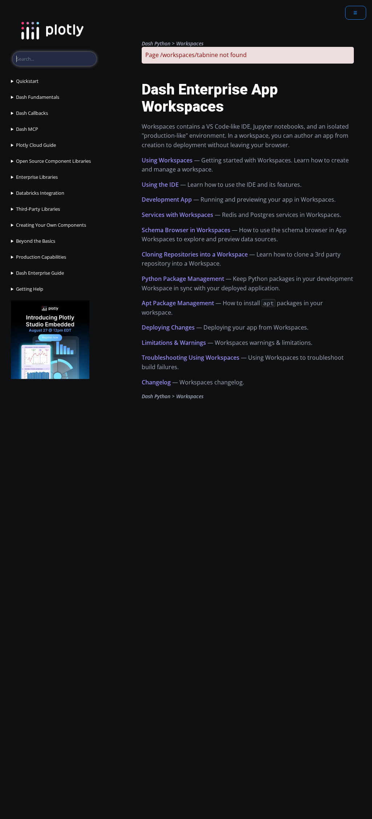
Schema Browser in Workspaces (186, 230)
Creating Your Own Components (51, 225)
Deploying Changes (168, 327)
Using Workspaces (167, 160)
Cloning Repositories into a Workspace (195, 254)
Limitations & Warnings (174, 343)
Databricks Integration (40, 193)
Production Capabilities (41, 257)
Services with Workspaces (177, 215)
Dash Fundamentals (37, 97)
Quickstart (27, 81)
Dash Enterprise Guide (40, 273)
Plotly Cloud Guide (36, 145)
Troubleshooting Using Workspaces (190, 358)
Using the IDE (160, 185)
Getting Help (29, 289)
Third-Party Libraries (38, 209)
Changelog (156, 382)
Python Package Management (183, 279)
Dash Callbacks (32, 113)
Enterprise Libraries (37, 177)
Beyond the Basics (35, 241)
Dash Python (156, 43)
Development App (167, 199)
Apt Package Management (178, 303)
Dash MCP (27, 129)
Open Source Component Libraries (53, 161)
